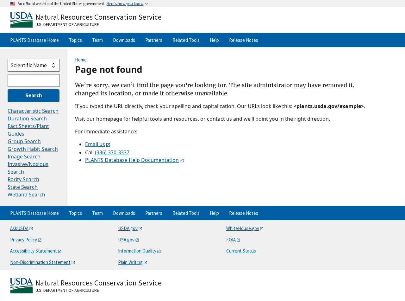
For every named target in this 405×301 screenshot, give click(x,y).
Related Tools (186, 40)
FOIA (231, 240)
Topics (75, 40)
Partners (153, 40)
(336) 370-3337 (112, 152)
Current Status (241, 251)
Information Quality (137, 251)
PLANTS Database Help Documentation (132, 160)
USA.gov (126, 240)
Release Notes (243, 40)
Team (97, 40)
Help (214, 40)
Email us (95, 144)
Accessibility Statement (33, 251)
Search (33, 95)
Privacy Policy (23, 240)
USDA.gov (128, 228)
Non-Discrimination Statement (40, 262)
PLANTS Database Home (34, 40)
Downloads (124, 40)
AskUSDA (19, 228)
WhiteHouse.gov (242, 228)
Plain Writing (130, 262)
